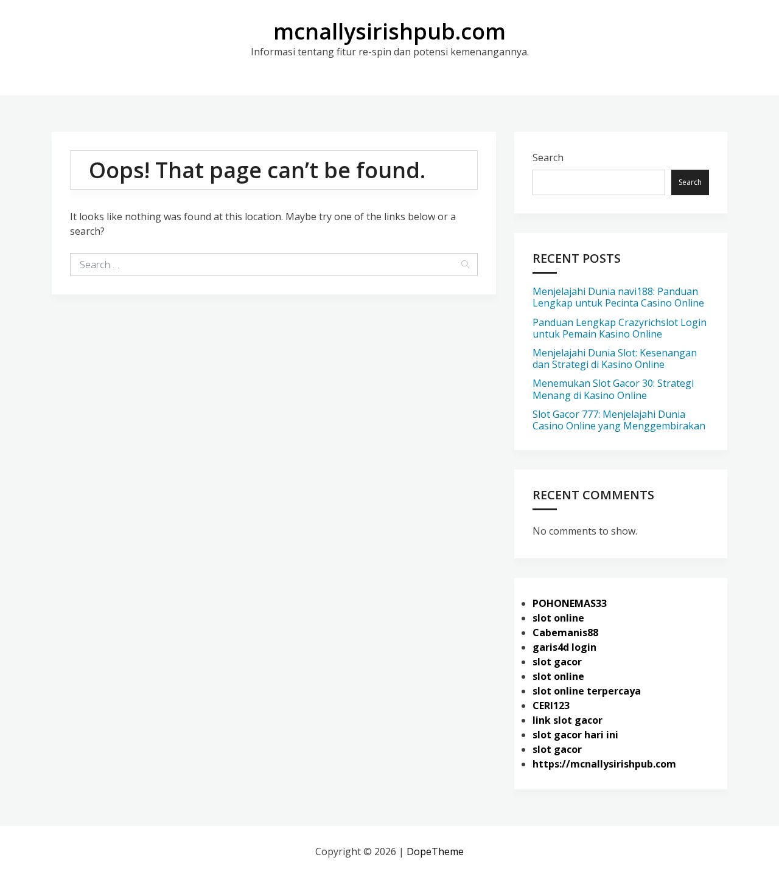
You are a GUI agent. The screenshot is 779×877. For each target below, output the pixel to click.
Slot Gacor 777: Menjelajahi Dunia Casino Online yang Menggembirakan (619, 419)
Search (548, 157)
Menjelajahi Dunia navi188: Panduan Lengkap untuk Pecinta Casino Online (618, 297)
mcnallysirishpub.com (389, 31)
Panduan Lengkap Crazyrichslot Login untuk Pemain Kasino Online (620, 328)
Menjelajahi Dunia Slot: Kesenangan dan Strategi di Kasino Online (615, 358)
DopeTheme (435, 851)
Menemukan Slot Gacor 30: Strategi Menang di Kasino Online (613, 388)
